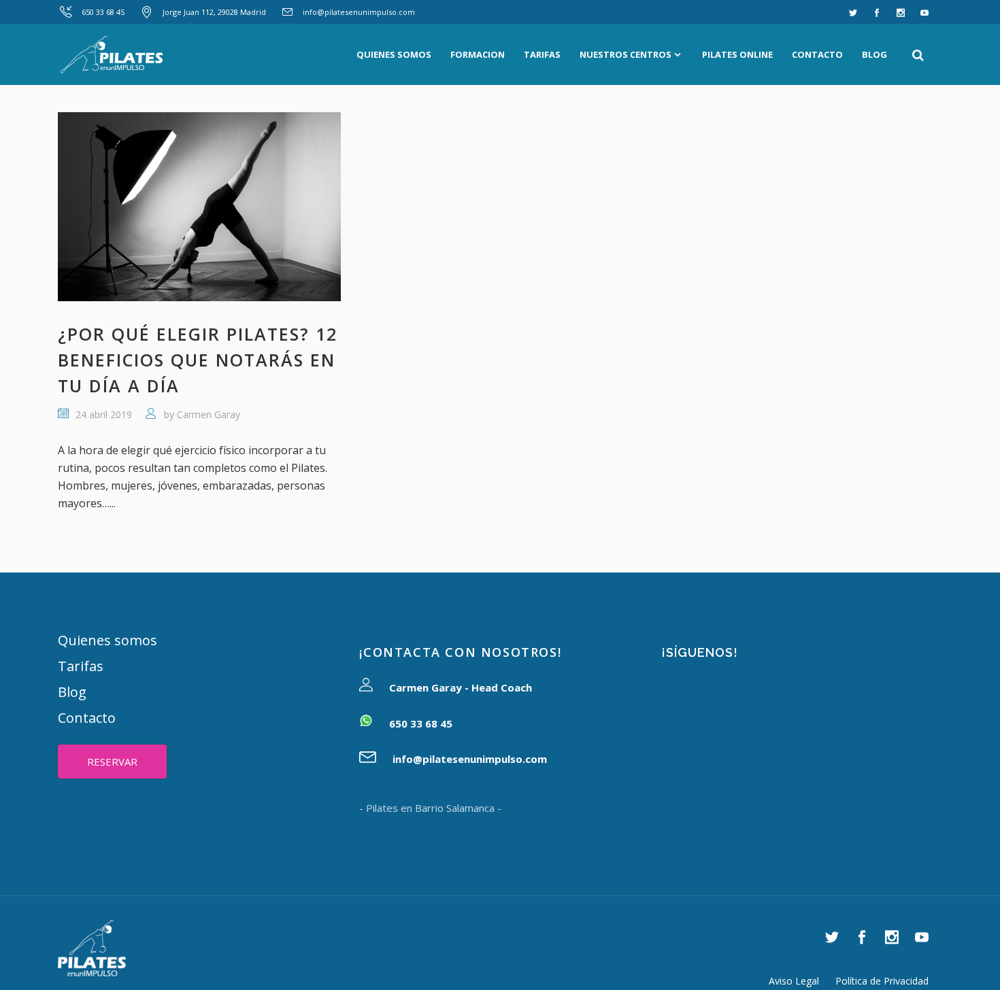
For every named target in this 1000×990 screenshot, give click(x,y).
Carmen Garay (208, 414)
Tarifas (80, 666)
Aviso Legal (794, 980)
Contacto (87, 718)
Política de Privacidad (882, 980)
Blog (72, 692)
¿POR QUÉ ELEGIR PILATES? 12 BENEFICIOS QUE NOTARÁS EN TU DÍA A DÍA (197, 359)
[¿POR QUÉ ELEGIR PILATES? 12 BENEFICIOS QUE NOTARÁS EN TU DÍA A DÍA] (199, 206)
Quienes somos (107, 640)
